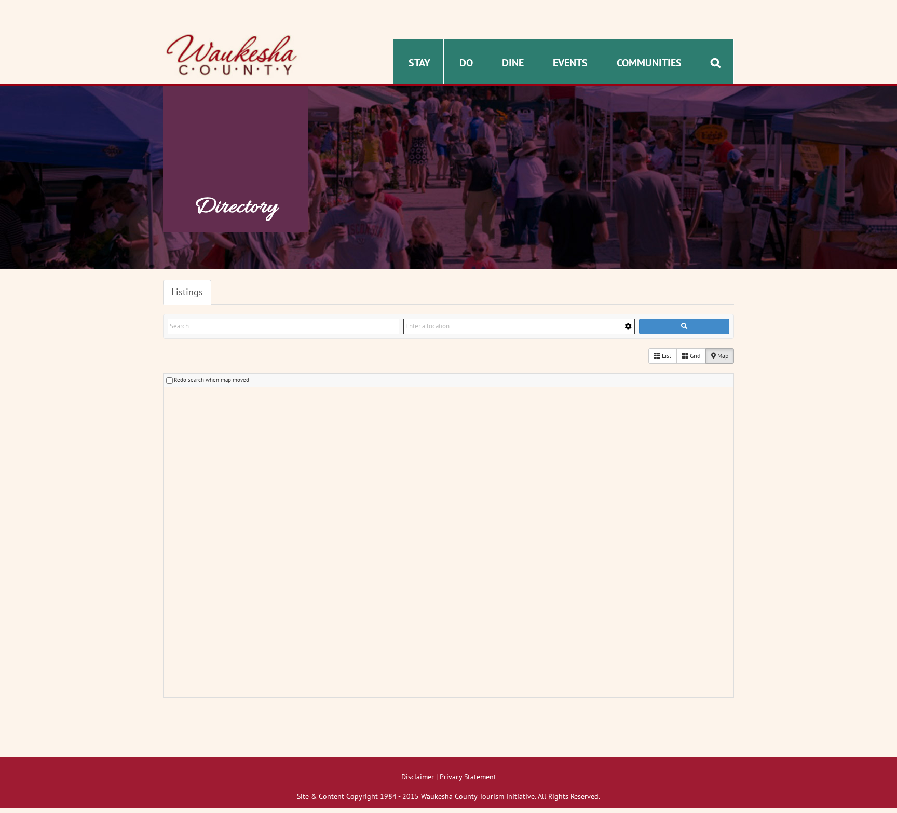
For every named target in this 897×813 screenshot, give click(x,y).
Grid (694, 356)
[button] (716, 61)
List (665, 356)
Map (722, 356)
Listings (187, 292)
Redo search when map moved (211, 379)
